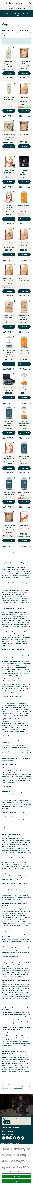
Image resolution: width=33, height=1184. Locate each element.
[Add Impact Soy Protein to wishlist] (14, 264)
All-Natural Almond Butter (9, 526)
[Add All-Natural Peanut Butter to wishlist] (29, 47)
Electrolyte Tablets (24, 492)
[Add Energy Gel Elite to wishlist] (14, 373)
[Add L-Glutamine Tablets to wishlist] (14, 478)
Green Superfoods (9, 134)
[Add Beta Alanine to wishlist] (29, 511)
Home (3, 19)
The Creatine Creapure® (24, 171)
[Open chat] (22, 1138)
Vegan (7, 19)
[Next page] (21, 552)
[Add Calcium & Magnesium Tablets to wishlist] (29, 407)
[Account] (25, 3)
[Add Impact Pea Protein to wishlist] (29, 264)
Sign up (6, 1122)
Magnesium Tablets (24, 205)
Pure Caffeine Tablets (9, 422)
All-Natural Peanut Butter (24, 62)
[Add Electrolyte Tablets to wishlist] (29, 478)
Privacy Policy (19, 1168)
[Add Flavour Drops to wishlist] (14, 47)
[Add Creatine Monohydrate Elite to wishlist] (14, 442)
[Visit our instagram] (3, 1138)
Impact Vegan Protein (9, 243)
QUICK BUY (10, 73)
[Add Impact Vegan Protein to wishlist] (14, 229)
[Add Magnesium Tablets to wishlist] (29, 191)
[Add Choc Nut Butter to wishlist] (29, 120)
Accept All (16, 1181)
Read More (5, 35)
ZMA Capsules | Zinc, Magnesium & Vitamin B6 (8, 352)
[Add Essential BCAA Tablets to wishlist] (29, 442)
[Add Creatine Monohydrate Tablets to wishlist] (14, 191)
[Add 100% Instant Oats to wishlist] (29, 229)
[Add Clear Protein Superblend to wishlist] (14, 301)
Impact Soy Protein (9, 278)
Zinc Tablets (24, 350)
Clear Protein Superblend (9, 316)
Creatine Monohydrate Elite (9, 457)
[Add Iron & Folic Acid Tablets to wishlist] (29, 373)
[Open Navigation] (3, 3)
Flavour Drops (9, 61)
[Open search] (6, 3)
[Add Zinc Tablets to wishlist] (29, 336)
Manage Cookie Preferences (11, 1127)
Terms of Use (27, 1168)
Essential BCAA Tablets (24, 457)
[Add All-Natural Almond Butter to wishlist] (14, 511)
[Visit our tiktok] (10, 1138)
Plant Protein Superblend (24, 98)
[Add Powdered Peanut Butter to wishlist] (29, 301)
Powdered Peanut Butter (24, 316)
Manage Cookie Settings (16, 1171)
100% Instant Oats (24, 243)
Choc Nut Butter (24, 134)
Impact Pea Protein (24, 278)
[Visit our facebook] (7, 1138)
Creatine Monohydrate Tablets (9, 207)
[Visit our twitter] (18, 1138)
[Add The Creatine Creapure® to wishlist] (29, 156)
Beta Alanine (24, 525)
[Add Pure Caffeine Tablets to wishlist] (14, 407)
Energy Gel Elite (9, 388)
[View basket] (29, 3)
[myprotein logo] (15, 3)
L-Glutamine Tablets (8, 492)
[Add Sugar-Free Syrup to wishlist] (14, 83)
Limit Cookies (16, 1176)
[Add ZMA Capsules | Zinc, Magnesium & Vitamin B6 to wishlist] (14, 336)
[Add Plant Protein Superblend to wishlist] (29, 83)
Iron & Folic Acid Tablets (24, 388)
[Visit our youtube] (14, 1138)
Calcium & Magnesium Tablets (24, 422)
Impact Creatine (9, 170)
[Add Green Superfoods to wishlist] (14, 120)
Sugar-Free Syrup (8, 97)
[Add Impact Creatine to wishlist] (14, 156)
